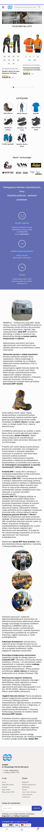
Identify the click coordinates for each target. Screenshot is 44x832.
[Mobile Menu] (3, 7)
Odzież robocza (22, 113)
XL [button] (38, 56)
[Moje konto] (22, 829)
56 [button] (9, 60)
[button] (11, 87)
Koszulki (36, 113)
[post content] (11, 43)
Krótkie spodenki (8, 144)
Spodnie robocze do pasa (14, 69)
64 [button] (13, 63)
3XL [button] (35, 60)
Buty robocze (8, 113)
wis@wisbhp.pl (24, 234)
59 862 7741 (23, 232)
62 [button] (9, 63)
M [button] (29, 56)
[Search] (39, 7)
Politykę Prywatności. (21, 816)
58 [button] (13, 60)
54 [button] (4, 60)
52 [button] (18, 56)
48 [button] (9, 56)
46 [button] (4, 56)
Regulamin (6, 816)
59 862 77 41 (14, 772)
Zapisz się (37, 808)
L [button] (33, 56)
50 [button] (13, 56)
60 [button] (18, 60)
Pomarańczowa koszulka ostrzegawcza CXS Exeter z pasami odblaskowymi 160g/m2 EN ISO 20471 (32, 71)
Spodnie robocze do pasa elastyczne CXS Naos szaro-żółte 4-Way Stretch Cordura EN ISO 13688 (11, 74)
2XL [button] (29, 60)
